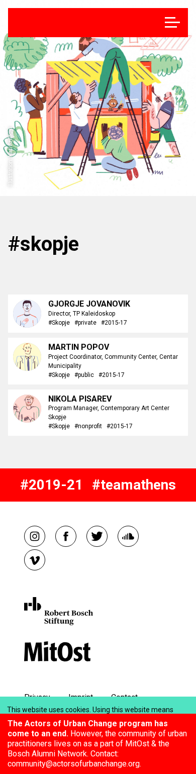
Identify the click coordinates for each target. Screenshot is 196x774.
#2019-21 (51, 484)
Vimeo (34, 559)
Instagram (34, 536)
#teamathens (134, 484)
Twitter (97, 536)
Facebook (65, 536)
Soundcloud (128, 536)
